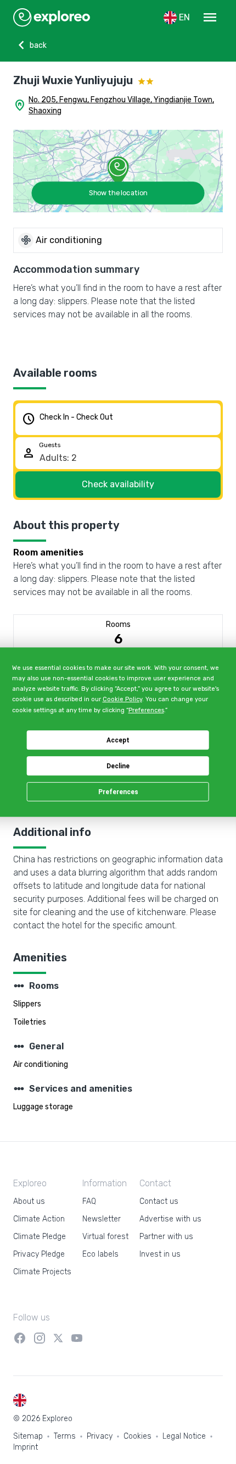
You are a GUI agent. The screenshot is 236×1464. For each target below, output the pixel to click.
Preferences (118, 792)
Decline (118, 766)
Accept (118, 740)
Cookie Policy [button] (122, 699)
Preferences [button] (146, 710)
